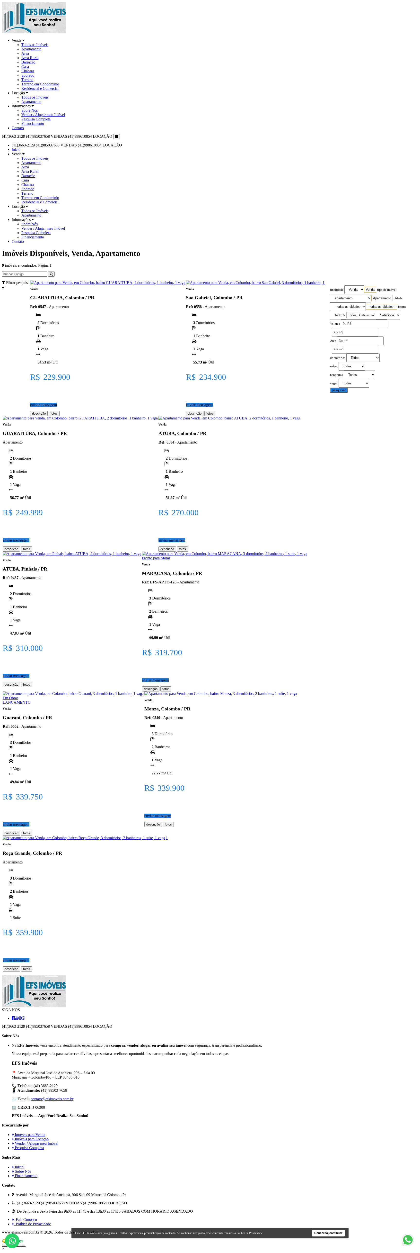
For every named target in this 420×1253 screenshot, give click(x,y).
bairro (402, 307)
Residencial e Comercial (40, 88)
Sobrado (27, 75)
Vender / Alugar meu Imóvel (43, 115)
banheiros (336, 375)
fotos (54, 413)
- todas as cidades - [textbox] (381, 307)
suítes (334, 366)
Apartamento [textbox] (382, 298)
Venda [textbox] (370, 289)
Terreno (27, 80)
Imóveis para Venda (29, 1135)
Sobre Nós (29, 110)
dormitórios (337, 358)
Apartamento (31, 49)
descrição (39, 413)
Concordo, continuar (328, 1233)
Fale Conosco (25, 1219)
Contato (18, 128)
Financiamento (32, 123)
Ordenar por (367, 315)
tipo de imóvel (386, 289)
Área (25, 53)
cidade (398, 298)
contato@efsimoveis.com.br (52, 1099)
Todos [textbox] (352, 315)
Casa (25, 66)
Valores (335, 324)
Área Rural (29, 58)
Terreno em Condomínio (40, 84)
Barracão (28, 62)
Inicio (16, 149)
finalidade (336, 289)
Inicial (19, 1167)
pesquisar (339, 390)
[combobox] (370, 290)
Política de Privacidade (32, 1224)
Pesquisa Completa (36, 119)
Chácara (27, 71)
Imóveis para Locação (31, 1139)
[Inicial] (34, 32)
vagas (334, 383)
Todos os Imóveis (34, 45)
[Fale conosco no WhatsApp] (408, 1246)
